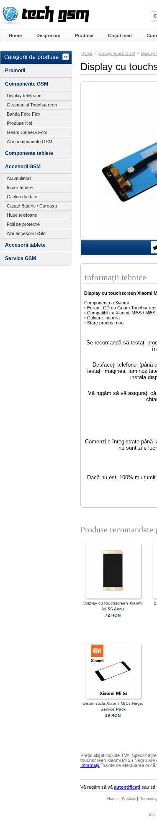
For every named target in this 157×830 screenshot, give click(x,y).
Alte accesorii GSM (26, 233)
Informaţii (89, 765)
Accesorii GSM (23, 167)
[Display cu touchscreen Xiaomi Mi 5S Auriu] (113, 597)
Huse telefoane (22, 215)
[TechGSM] (44, 22)
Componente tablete (29, 153)
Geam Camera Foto (27, 132)
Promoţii (15, 70)
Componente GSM (26, 84)
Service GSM (20, 258)
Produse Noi (19, 123)
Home (15, 35)
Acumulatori (19, 178)
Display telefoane (24, 95)
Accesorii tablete (25, 245)
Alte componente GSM (29, 141)
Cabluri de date (22, 196)
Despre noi (48, 35)
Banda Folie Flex (24, 113)
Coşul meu (120, 35)
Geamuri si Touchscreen (32, 104)
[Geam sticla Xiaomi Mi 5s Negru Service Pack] (113, 697)
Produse (84, 35)
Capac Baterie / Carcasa (32, 205)
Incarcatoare (20, 187)
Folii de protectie (23, 224)
